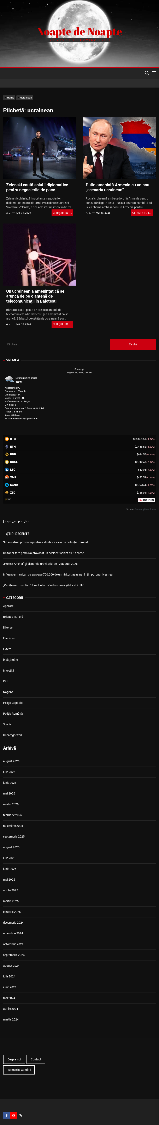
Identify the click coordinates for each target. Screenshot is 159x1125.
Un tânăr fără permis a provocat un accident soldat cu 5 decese (43, 553)
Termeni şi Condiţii (19, 1069)
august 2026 (11, 761)
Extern (7, 649)
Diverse (7, 627)
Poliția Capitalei (13, 702)
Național (8, 692)
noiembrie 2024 (13, 933)
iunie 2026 (9, 782)
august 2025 (11, 847)
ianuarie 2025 (12, 911)
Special (7, 724)
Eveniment (10, 638)
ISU (5, 681)
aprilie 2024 (10, 1008)
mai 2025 (9, 879)
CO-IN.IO (148, 499)
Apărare (8, 606)
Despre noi (14, 1059)
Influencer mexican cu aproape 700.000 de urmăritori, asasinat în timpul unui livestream (59, 574)
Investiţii (8, 670)
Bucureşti (79, 369)
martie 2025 (11, 901)
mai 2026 (9, 793)
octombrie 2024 (13, 944)
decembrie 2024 (13, 922)
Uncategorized (12, 735)
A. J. (8, 212)
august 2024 (11, 965)
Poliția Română (13, 713)
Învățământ (10, 659)
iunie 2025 (9, 868)
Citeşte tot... (62, 212)
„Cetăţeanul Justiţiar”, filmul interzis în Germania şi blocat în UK (43, 585)
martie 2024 (11, 1019)
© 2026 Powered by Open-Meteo (21, 418)
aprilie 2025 (10, 890)
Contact (36, 1059)
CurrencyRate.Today (145, 509)
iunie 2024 (9, 987)
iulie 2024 (9, 976)
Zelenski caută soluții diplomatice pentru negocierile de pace (37, 187)
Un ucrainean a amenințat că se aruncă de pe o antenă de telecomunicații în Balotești (35, 296)
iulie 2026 (9, 772)
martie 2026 (11, 804)
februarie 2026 (12, 815)
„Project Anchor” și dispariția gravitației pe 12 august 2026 (40, 563)
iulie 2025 (9, 858)
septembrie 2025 (14, 836)
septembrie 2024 (14, 955)
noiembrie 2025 (13, 825)
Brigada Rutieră (13, 616)
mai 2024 (9, 998)
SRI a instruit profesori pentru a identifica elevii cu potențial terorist (45, 542)
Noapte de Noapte (79, 31)
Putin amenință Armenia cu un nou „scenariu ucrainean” (117, 187)
